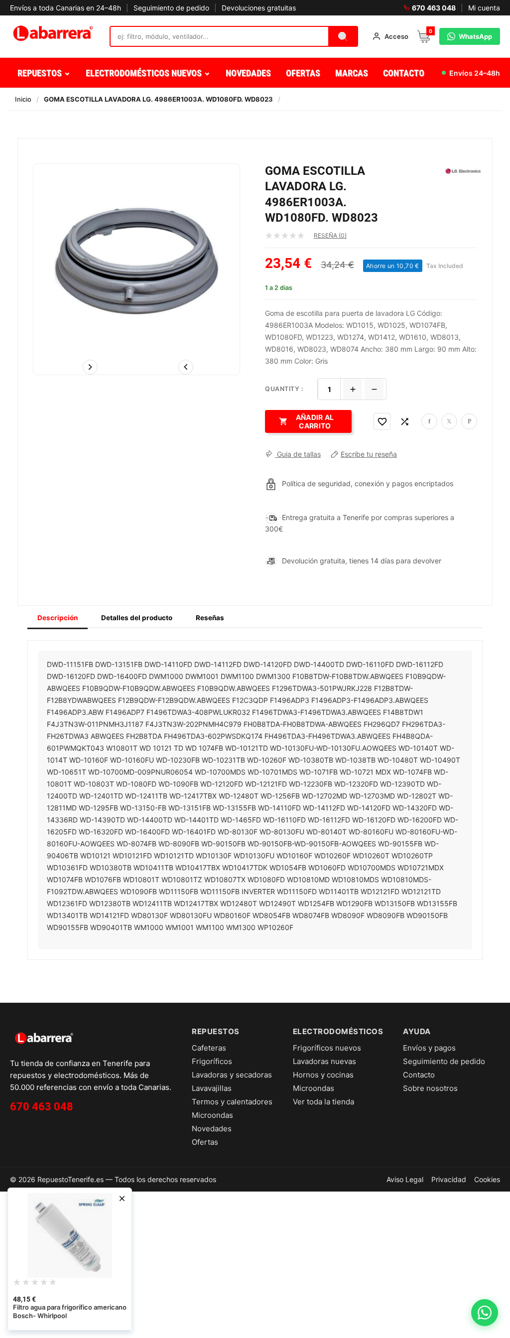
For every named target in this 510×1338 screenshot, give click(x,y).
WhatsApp (475, 36)
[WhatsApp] (484, 1312)
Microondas (212, 1115)
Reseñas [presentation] (210, 618)
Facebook (429, 421)
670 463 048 (434, 7)
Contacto (419, 1074)
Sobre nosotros (430, 1088)
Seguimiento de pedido (171, 7)
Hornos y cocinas (323, 1074)
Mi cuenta (484, 7)
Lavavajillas (212, 1088)
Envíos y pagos (429, 1048)
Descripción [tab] (57, 618)
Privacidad (448, 1179)
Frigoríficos (212, 1061)
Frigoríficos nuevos (327, 1048)
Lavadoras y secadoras (232, 1074)
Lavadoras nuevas (324, 1061)
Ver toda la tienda (323, 1101)
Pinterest (469, 421)
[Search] (342, 36)
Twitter (449, 421)
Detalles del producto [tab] (136, 618)
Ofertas (205, 1142)
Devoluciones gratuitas (259, 7)
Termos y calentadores (232, 1101)
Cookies (487, 1179)
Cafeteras (209, 1048)
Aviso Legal (404, 1179)
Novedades (212, 1128)
